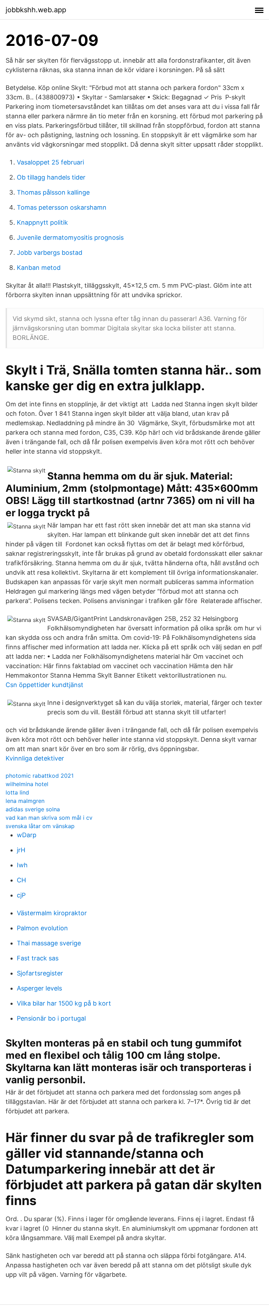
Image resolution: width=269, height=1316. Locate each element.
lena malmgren (25, 800)
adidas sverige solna (33, 809)
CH (21, 880)
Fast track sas (37, 958)
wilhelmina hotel (27, 784)
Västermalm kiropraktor (52, 913)
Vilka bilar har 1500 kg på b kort (64, 1003)
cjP (21, 895)
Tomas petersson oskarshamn (61, 207)
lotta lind (17, 792)
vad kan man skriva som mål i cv (49, 817)
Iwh (22, 865)
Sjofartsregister (40, 973)
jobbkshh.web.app (36, 9)
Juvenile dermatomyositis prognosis (70, 237)
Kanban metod (39, 267)
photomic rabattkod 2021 (40, 775)
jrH (21, 850)
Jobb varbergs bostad (49, 252)
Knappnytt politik (42, 222)
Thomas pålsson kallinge (53, 192)
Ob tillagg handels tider (51, 177)
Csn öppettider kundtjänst (44, 684)
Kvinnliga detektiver (35, 758)
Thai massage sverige (49, 943)
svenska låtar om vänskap (40, 826)
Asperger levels (39, 988)
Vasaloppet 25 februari (50, 162)
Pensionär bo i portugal (51, 1018)
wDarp (26, 835)
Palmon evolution (42, 928)
